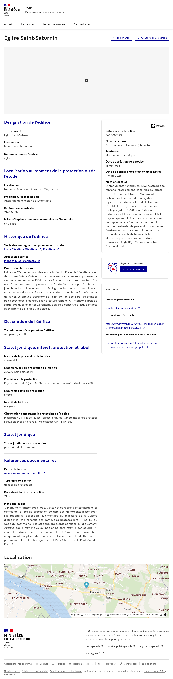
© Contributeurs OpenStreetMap (144, 614)
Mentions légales (12, 671)
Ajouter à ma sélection (154, 38)
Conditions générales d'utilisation (66, 671)
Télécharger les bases (83, 663)
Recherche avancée (53, 24)
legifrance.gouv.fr (150, 646)
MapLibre (75, 614)
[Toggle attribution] (165, 615)
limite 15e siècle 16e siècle (20, 249)
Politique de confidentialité (35, 671)
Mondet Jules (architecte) (20, 261)
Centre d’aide (130, 663)
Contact (44, 663)
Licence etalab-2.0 (152, 671)
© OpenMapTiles (118, 614)
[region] (86, 591)
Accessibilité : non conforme (18, 663)
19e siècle (49, 249)
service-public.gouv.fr (119, 646)
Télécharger (123, 38)
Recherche (27, 24)
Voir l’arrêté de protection (121, 308)
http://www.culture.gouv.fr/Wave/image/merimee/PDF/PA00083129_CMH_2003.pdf (135, 326)
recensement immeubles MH (22, 473)
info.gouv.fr (93, 646)
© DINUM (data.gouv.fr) (95, 614)
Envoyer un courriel (133, 269)
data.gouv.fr (93, 653)
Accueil (8, 24)
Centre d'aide (82, 24)
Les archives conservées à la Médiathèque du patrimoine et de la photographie (131, 345)
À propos (60, 663)
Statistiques (107, 663)
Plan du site (150, 663)
